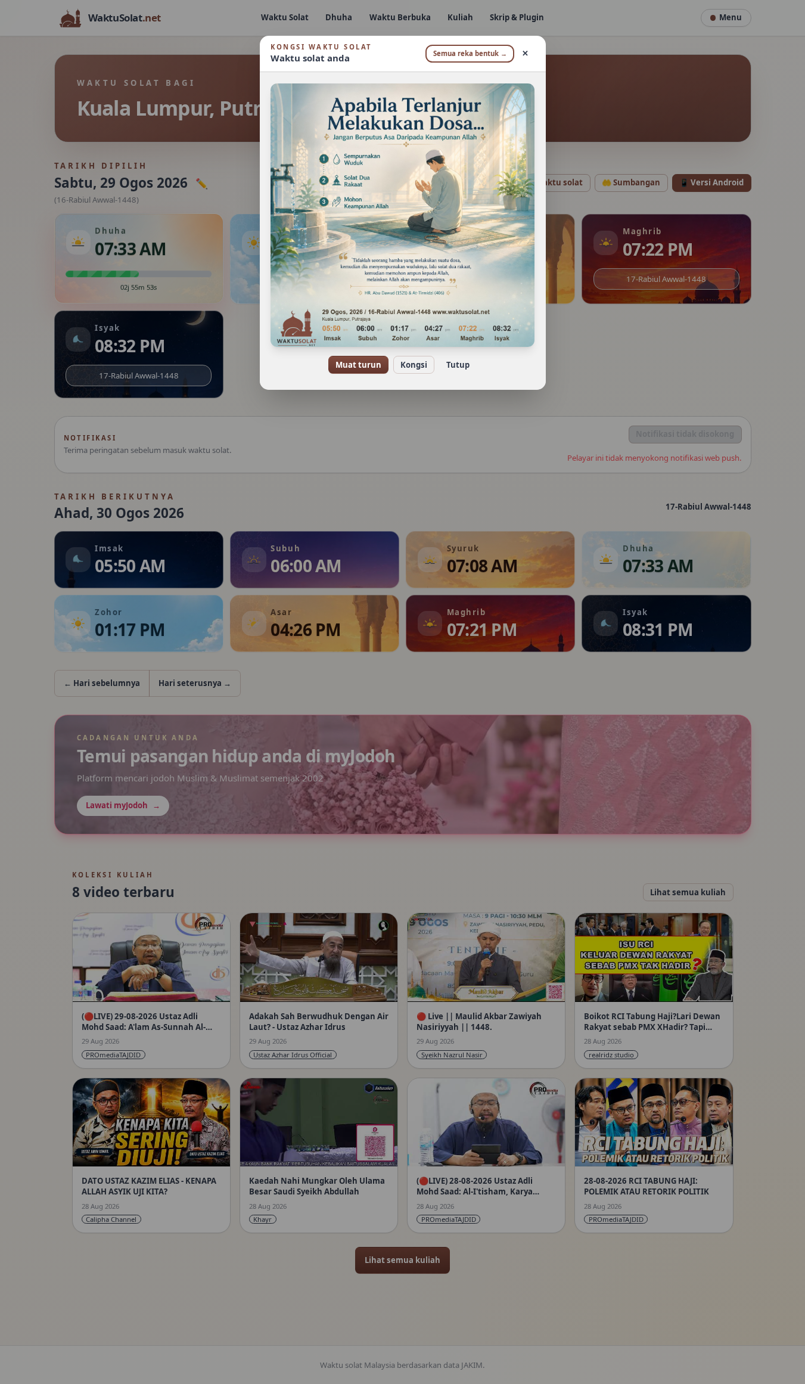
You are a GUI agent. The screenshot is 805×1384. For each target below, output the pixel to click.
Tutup (458, 364)
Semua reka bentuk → (470, 53)
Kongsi (413, 364)
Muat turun (358, 364)
